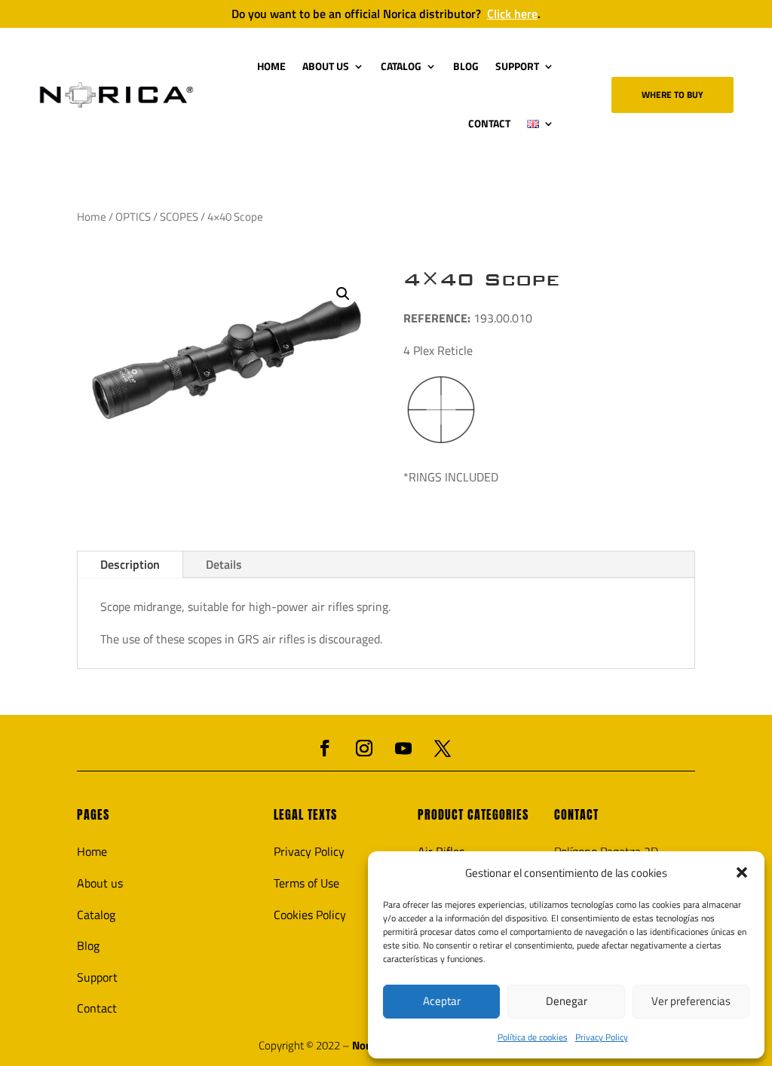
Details (224, 564)
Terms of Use (306, 883)
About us (100, 883)
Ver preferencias (691, 1000)
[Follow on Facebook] (325, 748)
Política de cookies (533, 1037)
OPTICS (133, 216)
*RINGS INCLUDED (450, 477)
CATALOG (401, 66)
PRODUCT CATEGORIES (473, 814)
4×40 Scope (481, 279)
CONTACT (489, 123)
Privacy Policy (601, 1037)
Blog (88, 945)
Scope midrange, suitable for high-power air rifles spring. (245, 606)
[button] (741, 872)
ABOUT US (325, 66)
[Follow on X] (442, 748)
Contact (97, 1008)
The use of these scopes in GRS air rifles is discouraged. (241, 639)
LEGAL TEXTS (305, 814)
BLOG (466, 66)
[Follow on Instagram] (364, 748)
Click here (512, 14)
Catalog (96, 915)
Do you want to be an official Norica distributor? (386, 14)
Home (91, 216)
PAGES (93, 814)
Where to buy (672, 94)
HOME (271, 66)
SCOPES (179, 216)
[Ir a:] (116, 95)
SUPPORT (517, 66)
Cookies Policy (310, 915)
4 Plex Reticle (438, 350)
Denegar (566, 1000)
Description (130, 564)
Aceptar (442, 1000)
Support (97, 977)
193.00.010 (467, 318)
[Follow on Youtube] (403, 748)
